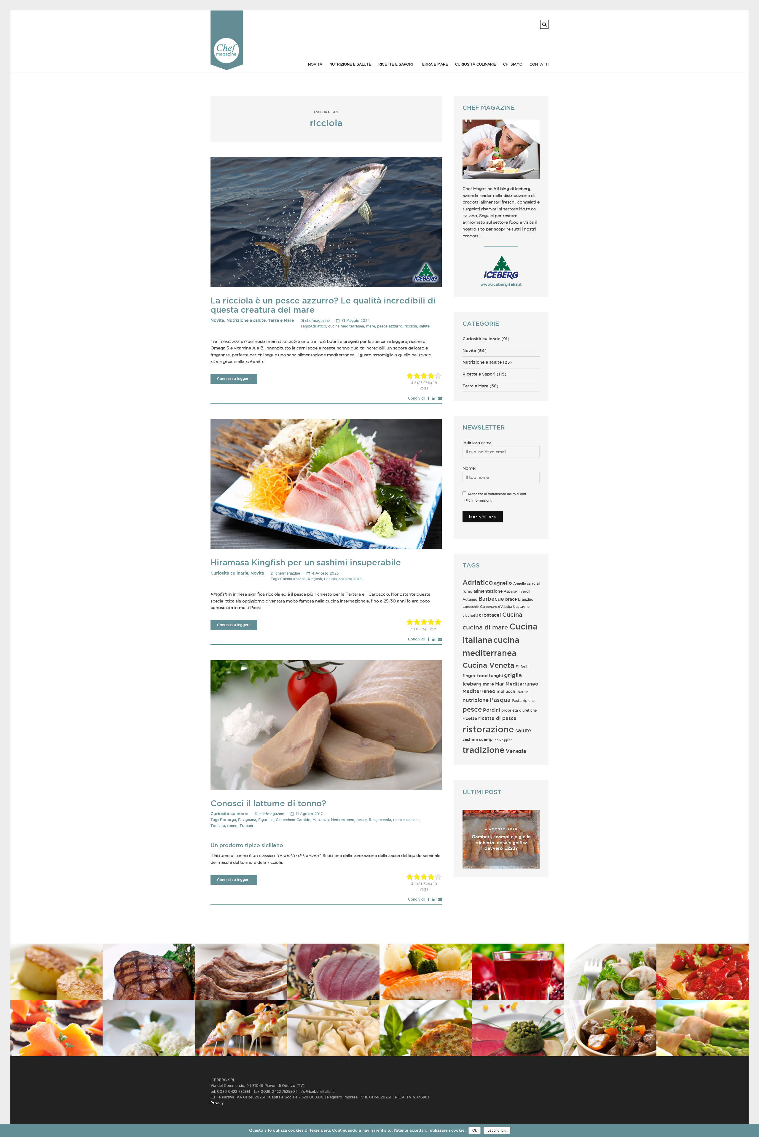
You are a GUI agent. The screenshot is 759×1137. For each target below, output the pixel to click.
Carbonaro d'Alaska (496, 606)
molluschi (506, 691)
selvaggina (503, 740)
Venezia (516, 751)
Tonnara (218, 826)
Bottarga (228, 820)
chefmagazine (317, 320)
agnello (503, 583)
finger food (475, 675)
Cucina (512, 614)
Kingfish (315, 579)
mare (370, 326)
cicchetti (470, 615)
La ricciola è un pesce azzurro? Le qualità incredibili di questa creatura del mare (323, 305)
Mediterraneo (342, 820)
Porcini (491, 710)
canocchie (471, 606)
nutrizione (476, 700)
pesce (361, 820)
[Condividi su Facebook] (428, 398)
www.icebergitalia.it (501, 284)
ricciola (410, 326)
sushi (358, 579)
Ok (474, 1130)
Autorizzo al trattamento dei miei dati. (497, 494)
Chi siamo (512, 64)
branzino (525, 599)
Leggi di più (496, 1130)
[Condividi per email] (440, 398)
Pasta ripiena (523, 700)
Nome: (469, 468)
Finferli (521, 666)
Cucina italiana (293, 579)
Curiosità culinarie (475, 64)
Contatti (539, 64)
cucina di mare (485, 627)
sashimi (345, 579)
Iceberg (472, 683)
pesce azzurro (389, 326)
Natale (523, 692)
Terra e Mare (434, 64)
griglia (513, 675)
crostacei (490, 615)
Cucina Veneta (488, 665)
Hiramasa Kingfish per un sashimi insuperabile (306, 562)
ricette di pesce (497, 718)
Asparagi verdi (517, 591)
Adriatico (318, 326)
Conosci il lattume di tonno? (268, 803)
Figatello (266, 820)
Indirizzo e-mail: (478, 442)
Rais (372, 820)
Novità (315, 64)
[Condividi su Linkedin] (433, 398)
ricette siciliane (406, 820)
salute (424, 326)
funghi (496, 675)
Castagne (521, 606)
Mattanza (320, 820)
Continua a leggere (234, 379)
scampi (486, 739)
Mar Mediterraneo (516, 683)
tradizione (484, 749)
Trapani (246, 826)
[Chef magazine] (227, 68)
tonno (232, 826)
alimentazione (488, 591)
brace (511, 599)
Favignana (247, 820)
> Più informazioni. (477, 500)
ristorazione (488, 729)
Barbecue (491, 599)
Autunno (470, 599)
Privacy (217, 1103)
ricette (470, 718)
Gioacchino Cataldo (293, 820)
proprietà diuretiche (519, 710)
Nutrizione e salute (350, 64)
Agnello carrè (524, 583)
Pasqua (500, 700)
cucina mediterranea (346, 326)
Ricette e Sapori (395, 64)
